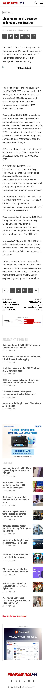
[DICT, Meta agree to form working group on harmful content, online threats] (38, 515)
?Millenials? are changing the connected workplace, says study (33, 306)
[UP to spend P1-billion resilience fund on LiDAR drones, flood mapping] (38, 486)
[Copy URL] (33, 36)
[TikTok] (24, 681)
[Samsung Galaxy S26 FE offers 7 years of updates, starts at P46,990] (38, 472)
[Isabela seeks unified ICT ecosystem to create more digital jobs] (38, 587)
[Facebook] (5, 36)
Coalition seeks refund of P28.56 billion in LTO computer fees (21, 369)
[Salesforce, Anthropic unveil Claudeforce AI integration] (38, 544)
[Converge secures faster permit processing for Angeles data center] (38, 529)
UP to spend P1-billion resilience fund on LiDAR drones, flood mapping (21, 358)
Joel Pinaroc (10, 30)
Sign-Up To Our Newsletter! (14, 616)
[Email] (22, 36)
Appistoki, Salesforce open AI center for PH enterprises (16, 556)
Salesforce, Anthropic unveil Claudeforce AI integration (21, 404)
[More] (36, 290)
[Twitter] (10, 36)
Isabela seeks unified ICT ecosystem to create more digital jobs (14, 586)
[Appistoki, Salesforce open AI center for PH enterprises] (38, 558)
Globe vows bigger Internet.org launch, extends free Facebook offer (10, 306)
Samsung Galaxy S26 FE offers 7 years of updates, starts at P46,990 (21, 346)
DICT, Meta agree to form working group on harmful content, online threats (20, 381)
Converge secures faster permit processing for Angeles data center (18, 392)
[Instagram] (16, 681)
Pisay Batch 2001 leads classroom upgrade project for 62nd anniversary (16, 600)
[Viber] (28, 36)
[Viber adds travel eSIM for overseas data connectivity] (38, 572)
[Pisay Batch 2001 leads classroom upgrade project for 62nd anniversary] (38, 601)
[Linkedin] (16, 36)
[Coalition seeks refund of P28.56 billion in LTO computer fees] (38, 500)
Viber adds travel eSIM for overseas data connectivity (15, 570)
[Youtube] (33, 681)
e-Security (7, 12)
